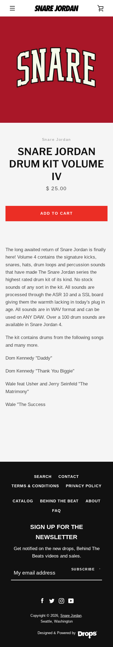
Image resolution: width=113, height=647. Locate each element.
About (93, 501)
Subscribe (83, 569)
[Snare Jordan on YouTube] (71, 600)
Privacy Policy (83, 486)
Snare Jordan (70, 616)
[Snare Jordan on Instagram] (61, 600)
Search (43, 476)
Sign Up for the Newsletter (56, 531)
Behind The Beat (59, 501)
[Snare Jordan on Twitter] (52, 600)
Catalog (23, 501)
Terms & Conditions (35, 486)
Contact (68, 476)
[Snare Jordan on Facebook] (42, 600)
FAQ (56, 510)
